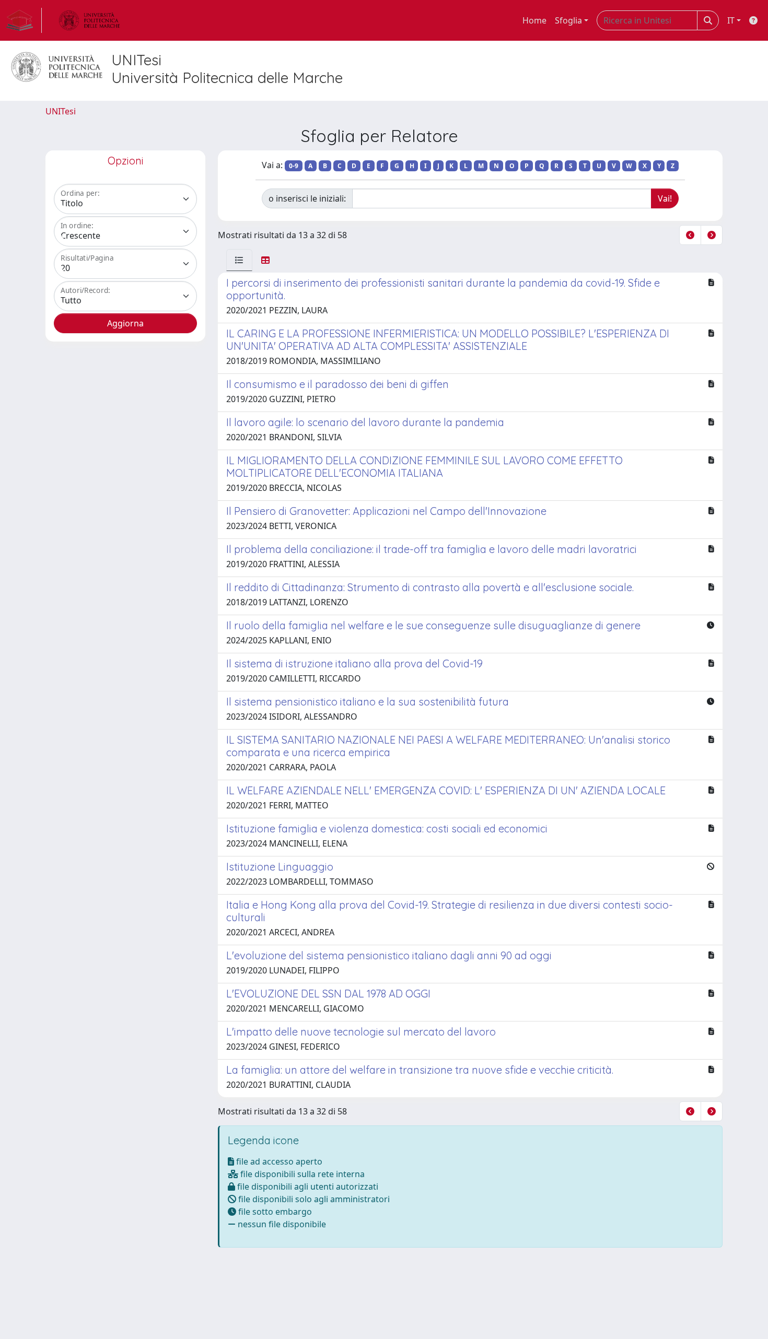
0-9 (293, 165)
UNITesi (60, 111)
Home (534, 20)
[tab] (239, 260)
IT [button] (731, 20)
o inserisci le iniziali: (307, 198)
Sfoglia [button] (568, 20)
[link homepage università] (89, 20)
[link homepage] (24, 20)
